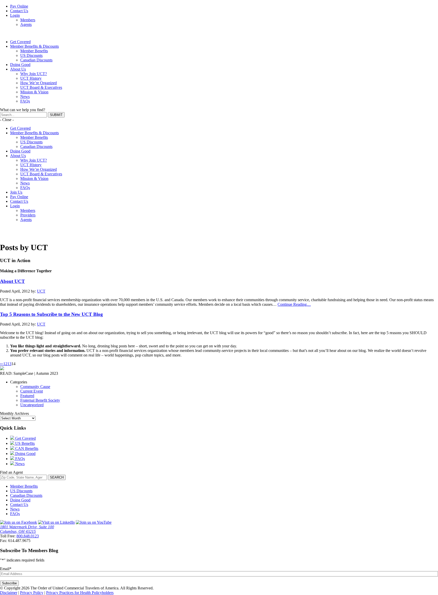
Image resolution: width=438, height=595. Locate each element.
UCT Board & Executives (41, 87)
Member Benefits (34, 51)
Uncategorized (32, 405)
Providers (27, 215)
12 (5, 364)
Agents (26, 24)
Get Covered (20, 42)
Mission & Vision (34, 92)
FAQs (25, 101)
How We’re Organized (38, 83)
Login (15, 15)
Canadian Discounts (36, 60)
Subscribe (9, 583)
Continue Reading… (294, 304)
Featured (27, 396)
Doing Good (20, 64)
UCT (41, 291)
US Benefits (24, 443)
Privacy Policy (31, 592)
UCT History (31, 78)
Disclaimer (8, 592)
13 (9, 364)
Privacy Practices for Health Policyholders (80, 592)
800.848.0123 (27, 536)
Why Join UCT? (33, 74)
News (25, 96)
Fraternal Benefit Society (40, 400)
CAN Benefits (26, 448)
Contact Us (19, 11)
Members (27, 20)
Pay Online (19, 6)
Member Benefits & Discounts (34, 46)
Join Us (16, 192)
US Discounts (31, 55)
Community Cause (35, 386)
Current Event (31, 391)
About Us (18, 69)
